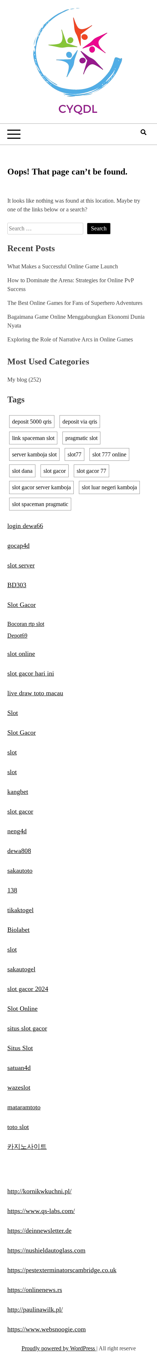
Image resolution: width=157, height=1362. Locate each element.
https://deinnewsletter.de (39, 1230)
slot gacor (54, 471)
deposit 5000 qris (31, 421)
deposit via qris (79, 421)
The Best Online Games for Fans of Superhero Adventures (74, 303)
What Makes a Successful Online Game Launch (62, 266)
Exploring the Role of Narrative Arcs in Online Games (70, 339)
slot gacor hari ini (30, 673)
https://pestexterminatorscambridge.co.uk (61, 1270)
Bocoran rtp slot (25, 624)
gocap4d (18, 545)
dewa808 (19, 850)
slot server (21, 565)
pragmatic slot (81, 438)
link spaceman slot (33, 438)
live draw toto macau (35, 693)
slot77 (74, 454)
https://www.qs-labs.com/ (41, 1210)
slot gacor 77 (91, 471)
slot (12, 752)
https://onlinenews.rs (34, 1289)
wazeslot (18, 1087)
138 (12, 890)
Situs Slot (20, 1048)
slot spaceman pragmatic (40, 504)
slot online (21, 653)
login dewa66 (25, 525)
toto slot (18, 1126)
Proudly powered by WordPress (59, 1348)
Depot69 (17, 635)
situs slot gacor (27, 1028)
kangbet (17, 791)
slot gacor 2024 (27, 988)
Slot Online (22, 1008)
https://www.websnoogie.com (46, 1329)
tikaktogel (20, 910)
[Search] (143, 132)
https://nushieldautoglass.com (46, 1250)
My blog (17, 379)
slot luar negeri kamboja (109, 487)
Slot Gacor (21, 604)
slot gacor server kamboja (41, 487)
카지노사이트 (27, 1146)
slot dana (22, 471)
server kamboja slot (34, 454)
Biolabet (18, 929)
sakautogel (21, 969)
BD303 (16, 585)
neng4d (17, 831)
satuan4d (19, 1067)
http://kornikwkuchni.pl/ (39, 1191)
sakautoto (19, 870)
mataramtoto (24, 1107)
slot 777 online (109, 454)
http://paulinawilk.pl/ (35, 1309)
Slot (12, 712)
